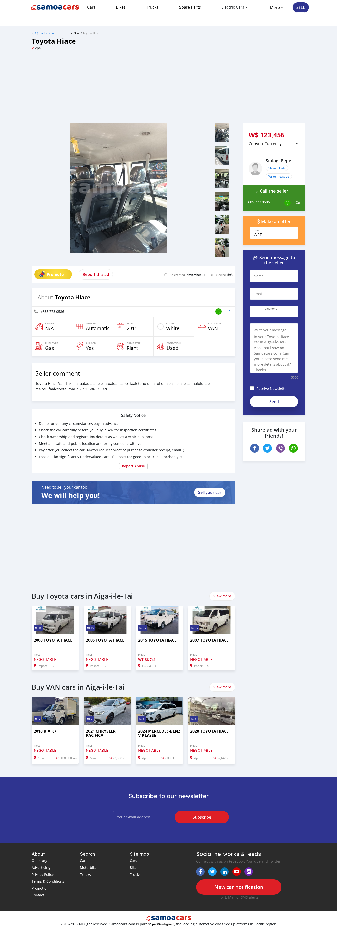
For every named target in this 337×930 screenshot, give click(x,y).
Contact (38, 895)
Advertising (41, 867)
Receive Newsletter (272, 388)
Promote (55, 274)
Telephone (270, 308)
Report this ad (96, 274)
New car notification (238, 887)
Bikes (121, 7)
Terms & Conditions (48, 881)
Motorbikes (89, 867)
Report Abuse (133, 466)
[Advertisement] (100, 88)
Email (258, 293)
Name (258, 276)
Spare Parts (190, 7)
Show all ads (276, 168)
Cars (91, 7)
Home (68, 33)
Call (229, 311)
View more (222, 596)
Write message (278, 176)
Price (257, 230)
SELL (300, 7)
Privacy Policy (43, 874)
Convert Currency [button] (265, 143)
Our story (39, 860)
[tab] (274, 144)
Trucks (152, 7)
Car (77, 33)
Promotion (40, 888)
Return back (48, 33)
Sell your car (209, 492)
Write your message (270, 330)
